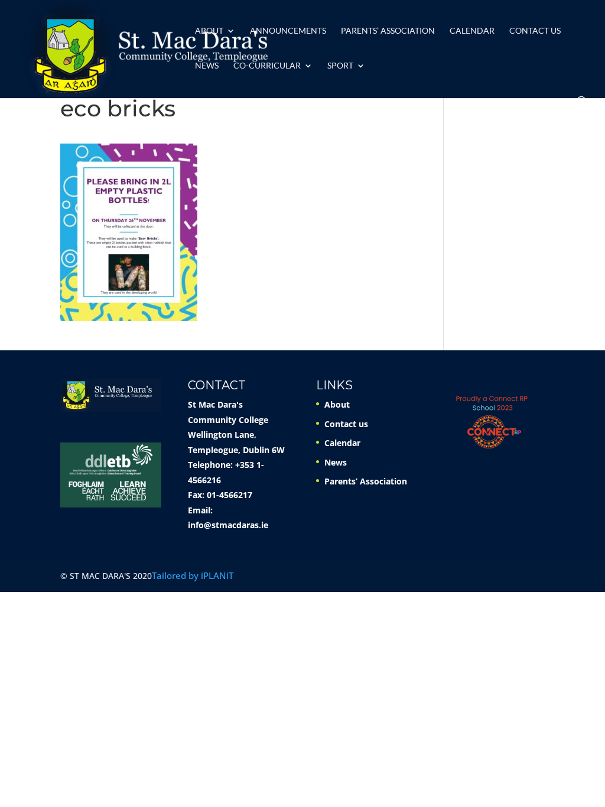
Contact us (535, 31)
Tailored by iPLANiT (192, 575)
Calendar (472, 31)
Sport (340, 65)
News (207, 65)
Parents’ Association (388, 31)
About (209, 31)
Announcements (288, 31)
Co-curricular (267, 65)
